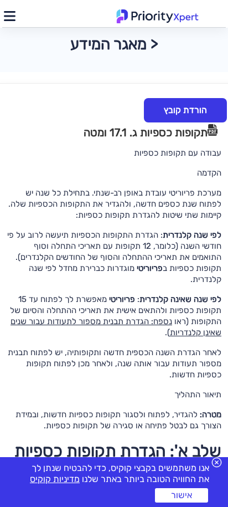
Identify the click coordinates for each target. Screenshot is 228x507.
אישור (181, 495)
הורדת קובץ (185, 110)
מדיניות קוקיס (55, 479)
